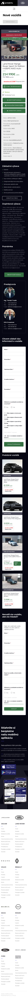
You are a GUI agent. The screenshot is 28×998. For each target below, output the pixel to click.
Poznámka (7, 389)
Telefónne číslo (8, 369)
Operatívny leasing (15, 110)
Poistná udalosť (5, 844)
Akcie (2, 836)
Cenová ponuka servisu (7, 839)
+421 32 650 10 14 (12, 302)
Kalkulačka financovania (15, 105)
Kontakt (3, 851)
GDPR (6, 993)
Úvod (2, 828)
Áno (7, 407)
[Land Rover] (23, 3)
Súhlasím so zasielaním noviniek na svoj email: (13, 402)
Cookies (11, 993)
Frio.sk (14, 995)
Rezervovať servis (5, 841)
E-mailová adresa (9, 379)
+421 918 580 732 (12, 326)
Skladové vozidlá (5, 834)
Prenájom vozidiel (5, 849)
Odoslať (14, 709)
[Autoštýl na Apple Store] (14, 766)
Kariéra (3, 993)
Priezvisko (7, 359)
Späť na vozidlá (10, 21)
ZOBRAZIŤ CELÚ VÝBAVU (12, 198)
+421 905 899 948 (12, 304)
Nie (14, 407)
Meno (5, 349)
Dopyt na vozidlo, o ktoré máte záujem (12, 673)
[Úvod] (5, 817)
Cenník (3, 877)
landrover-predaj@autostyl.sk (15, 306)
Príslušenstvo (4, 846)
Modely (3, 831)
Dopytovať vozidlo (15, 100)
